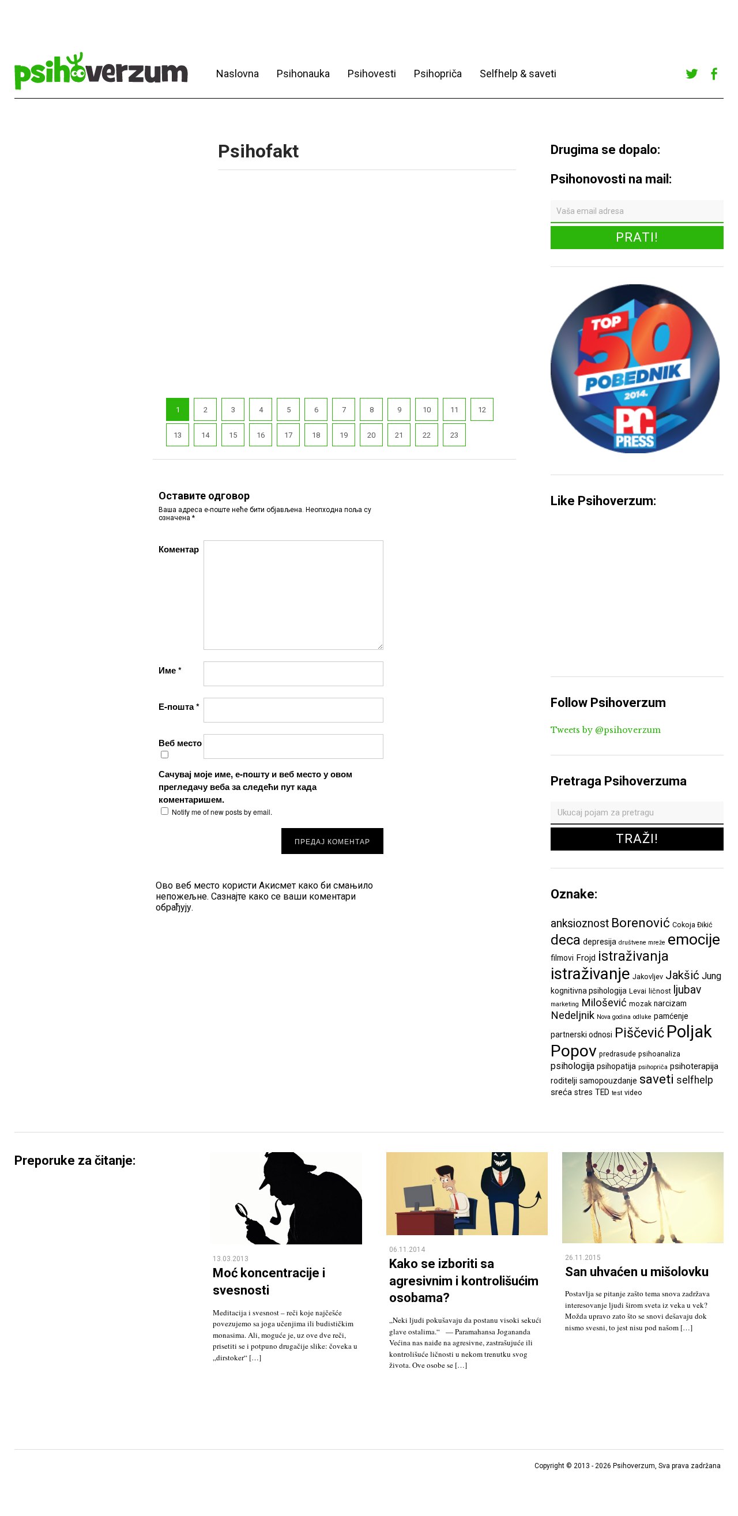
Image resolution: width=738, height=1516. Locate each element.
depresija (599, 941)
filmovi (562, 957)
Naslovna (237, 73)
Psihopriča (438, 73)
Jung (711, 975)
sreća (561, 1092)
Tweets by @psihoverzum (606, 730)
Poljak (689, 1031)
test (617, 1093)
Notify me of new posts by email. (222, 812)
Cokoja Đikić (692, 924)
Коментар (179, 549)
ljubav (687, 989)
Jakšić (682, 975)
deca (566, 940)
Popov (574, 1050)
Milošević (604, 1002)
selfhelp (694, 1080)
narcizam (670, 1003)
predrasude (617, 1053)
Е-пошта (179, 706)
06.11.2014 (407, 1250)
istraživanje (590, 973)
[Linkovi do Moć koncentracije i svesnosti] (286, 1241)
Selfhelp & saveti (518, 73)
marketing (565, 1004)
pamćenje (671, 1016)
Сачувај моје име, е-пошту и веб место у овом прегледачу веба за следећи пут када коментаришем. (255, 787)
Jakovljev (647, 976)
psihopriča (653, 1067)
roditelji (564, 1080)
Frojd (586, 958)
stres (583, 1092)
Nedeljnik (572, 1015)
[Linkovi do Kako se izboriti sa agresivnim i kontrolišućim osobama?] (467, 1232)
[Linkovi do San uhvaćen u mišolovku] (643, 1240)
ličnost (660, 991)
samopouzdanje (608, 1080)
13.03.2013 (230, 1259)
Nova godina (614, 1017)
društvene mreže (642, 942)
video (633, 1092)
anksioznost (580, 923)
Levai (637, 991)
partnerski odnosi (581, 1034)
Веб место (180, 742)
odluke (642, 1017)
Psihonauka (303, 73)
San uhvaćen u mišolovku (637, 1272)
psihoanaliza (659, 1053)
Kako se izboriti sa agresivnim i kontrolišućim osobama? (464, 1281)
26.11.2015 (583, 1258)
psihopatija (616, 1066)
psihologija (572, 1065)
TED (602, 1092)
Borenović (640, 922)
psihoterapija (694, 1066)
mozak (640, 1003)
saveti (656, 1078)
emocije (694, 939)
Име (170, 670)
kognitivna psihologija (589, 990)
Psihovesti (372, 73)
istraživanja (633, 956)
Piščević (639, 1033)
